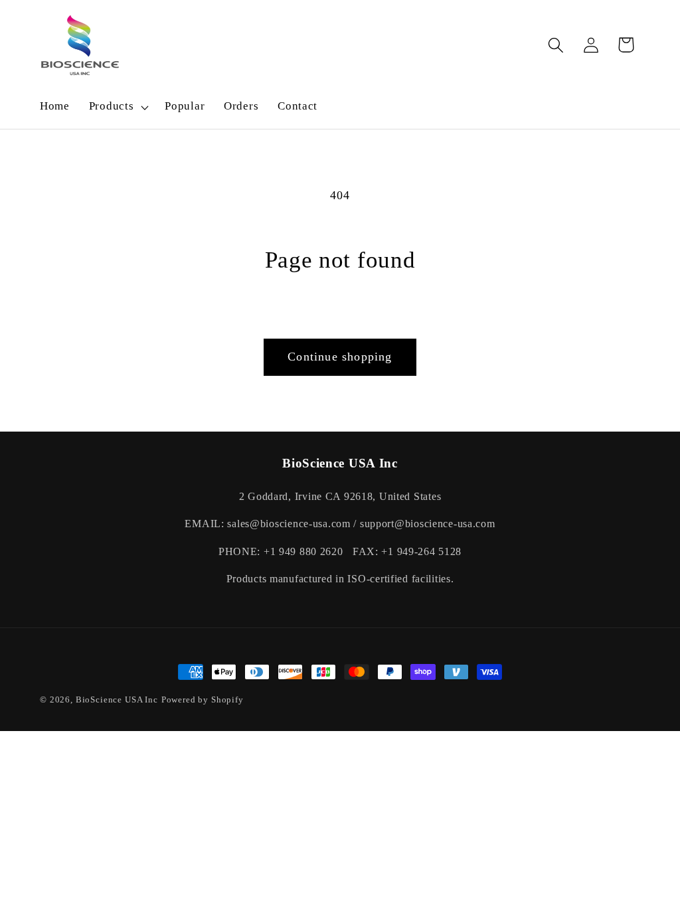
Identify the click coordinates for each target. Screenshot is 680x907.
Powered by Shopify (202, 699)
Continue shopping (340, 356)
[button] (117, 107)
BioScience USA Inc (117, 699)
